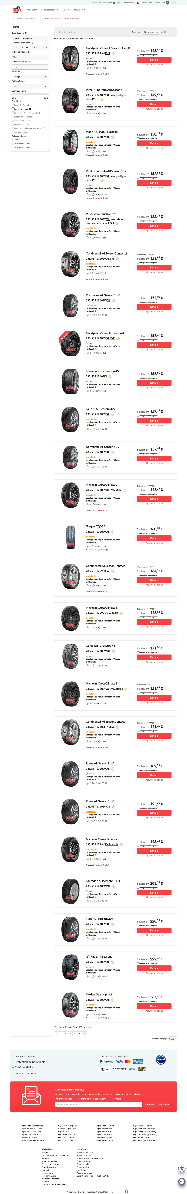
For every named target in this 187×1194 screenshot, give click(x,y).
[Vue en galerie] (165, 32)
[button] (182, 1168)
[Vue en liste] (161, 32)
